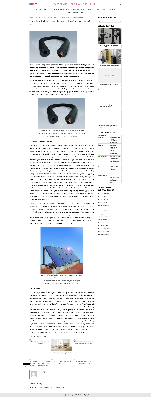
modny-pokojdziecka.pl (104, 214)
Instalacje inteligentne (56, 9)
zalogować (41, 387)
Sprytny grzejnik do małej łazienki (109, 65)
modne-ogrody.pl (103, 199)
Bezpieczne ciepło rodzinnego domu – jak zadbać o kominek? (61, 353)
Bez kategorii (41, 9)
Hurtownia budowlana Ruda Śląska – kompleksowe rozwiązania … (115, 139)
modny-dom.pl (102, 196)
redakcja (43, 28)
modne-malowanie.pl (104, 228)
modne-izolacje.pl (103, 225)
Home (31, 17)
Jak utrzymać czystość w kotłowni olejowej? (114, 169)
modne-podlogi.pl (103, 211)
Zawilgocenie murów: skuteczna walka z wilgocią (108, 85)
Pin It (24, 367)
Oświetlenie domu (107, 9)
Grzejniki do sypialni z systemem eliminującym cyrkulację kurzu (84, 342)
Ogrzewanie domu (72, 9)
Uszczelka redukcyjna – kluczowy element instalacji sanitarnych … (114, 149)
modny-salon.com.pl (103, 205)
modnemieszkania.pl (103, 234)
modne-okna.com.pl (103, 231)
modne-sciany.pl (102, 202)
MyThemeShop (91, 395)
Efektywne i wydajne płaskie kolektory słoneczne (107, 105)
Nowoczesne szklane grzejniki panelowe (40, 342)
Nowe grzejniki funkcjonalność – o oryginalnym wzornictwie (109, 126)
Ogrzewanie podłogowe (90, 9)
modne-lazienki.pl (103, 208)
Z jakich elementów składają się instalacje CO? (108, 46)
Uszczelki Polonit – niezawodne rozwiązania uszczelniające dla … (115, 160)
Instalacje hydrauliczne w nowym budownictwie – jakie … (114, 179)
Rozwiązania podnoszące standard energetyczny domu (83, 362)
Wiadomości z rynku (75, 12)
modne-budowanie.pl (104, 193)
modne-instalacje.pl (75, 4)
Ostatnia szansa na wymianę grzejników (62, 362)
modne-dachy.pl (102, 219)
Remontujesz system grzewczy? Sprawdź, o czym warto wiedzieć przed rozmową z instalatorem (40, 363)
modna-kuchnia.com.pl (104, 217)
